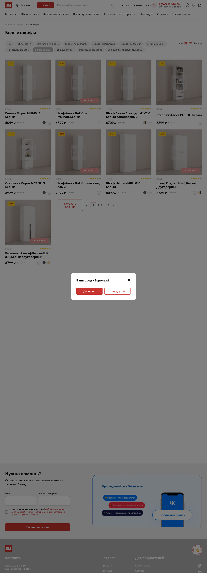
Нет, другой (117, 291)
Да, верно (89, 291)
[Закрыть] (129, 280)
